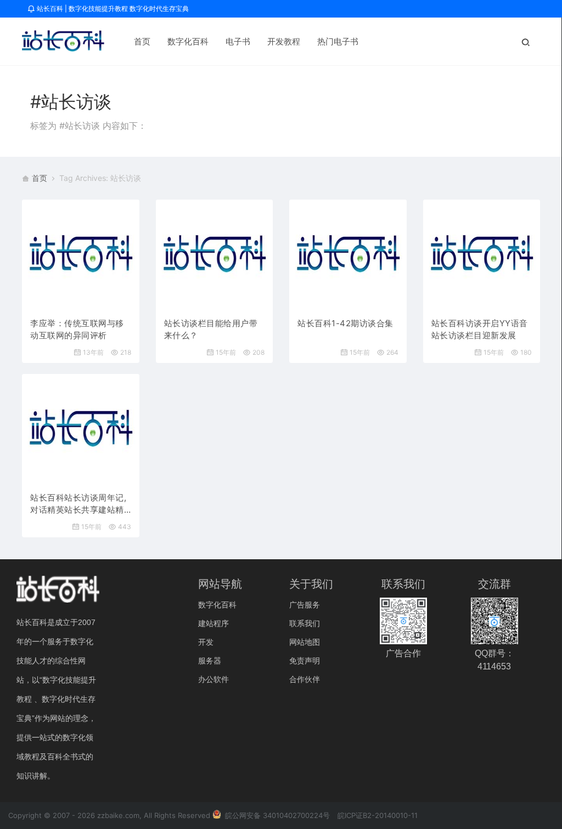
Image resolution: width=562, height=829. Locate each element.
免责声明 (304, 660)
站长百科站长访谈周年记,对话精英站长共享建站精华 (78, 504)
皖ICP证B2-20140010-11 (378, 815)
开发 (205, 641)
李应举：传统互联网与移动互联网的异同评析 (77, 329)
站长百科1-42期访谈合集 (345, 323)
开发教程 (283, 41)
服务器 (209, 660)
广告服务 (304, 604)
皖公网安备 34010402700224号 (276, 815)
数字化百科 (188, 41)
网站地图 (304, 641)
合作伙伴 (304, 679)
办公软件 (213, 679)
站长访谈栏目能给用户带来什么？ (211, 329)
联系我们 (304, 623)
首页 (142, 41)
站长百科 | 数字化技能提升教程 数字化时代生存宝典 (112, 8)
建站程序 (213, 623)
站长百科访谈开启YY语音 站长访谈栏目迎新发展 (479, 329)
